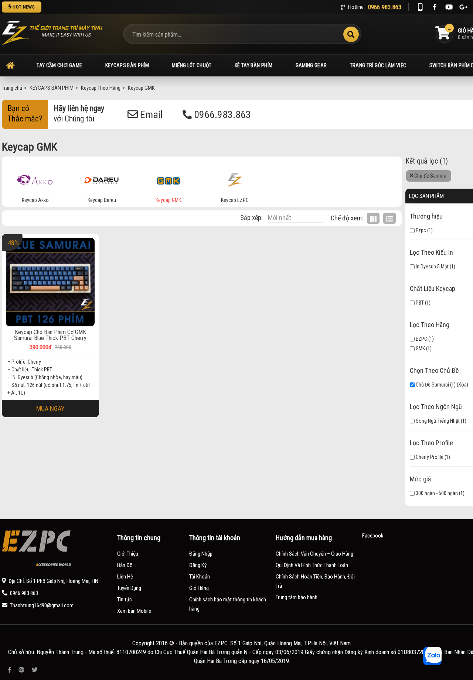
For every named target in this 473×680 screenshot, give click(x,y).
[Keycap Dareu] (102, 179)
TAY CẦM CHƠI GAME (59, 65)
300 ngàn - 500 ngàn (436, 493)
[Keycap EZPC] (235, 179)
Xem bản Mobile (134, 611)
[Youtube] (449, 7)
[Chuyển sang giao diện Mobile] (420, 7)
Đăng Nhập (200, 553)
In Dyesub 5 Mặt (432, 266)
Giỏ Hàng (199, 588)
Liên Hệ (125, 576)
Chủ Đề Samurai (430, 176)
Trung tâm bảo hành (296, 597)
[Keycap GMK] (168, 179)
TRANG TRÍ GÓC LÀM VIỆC (378, 65)
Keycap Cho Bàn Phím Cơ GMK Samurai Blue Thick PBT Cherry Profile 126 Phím (50, 335)
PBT (419, 303)
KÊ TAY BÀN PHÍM (253, 65)
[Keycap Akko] (35, 179)
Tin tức (124, 599)
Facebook (373, 535)
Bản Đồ (125, 565)
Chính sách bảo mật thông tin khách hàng (227, 604)
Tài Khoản (199, 576)
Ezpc (420, 230)
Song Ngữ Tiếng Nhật (437, 421)
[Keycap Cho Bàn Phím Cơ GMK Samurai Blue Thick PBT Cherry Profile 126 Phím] (50, 282)
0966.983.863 (221, 115)
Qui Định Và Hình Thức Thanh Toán (312, 565)
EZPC (421, 339)
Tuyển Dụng (129, 588)
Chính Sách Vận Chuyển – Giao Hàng (314, 553)
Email (150, 115)
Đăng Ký (198, 565)
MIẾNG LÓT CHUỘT (191, 65)
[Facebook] (434, 7)
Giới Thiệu (127, 553)
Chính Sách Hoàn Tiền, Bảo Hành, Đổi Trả (315, 581)
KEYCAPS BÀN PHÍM (127, 65)
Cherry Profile (429, 457)
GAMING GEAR (311, 65)
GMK (420, 348)
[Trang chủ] (10, 65)
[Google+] (463, 7)
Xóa (462, 385)
